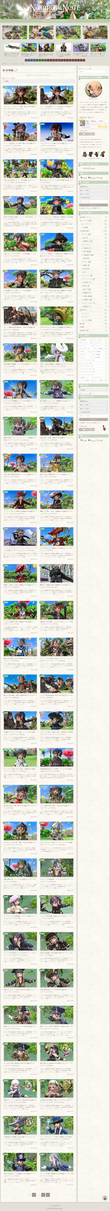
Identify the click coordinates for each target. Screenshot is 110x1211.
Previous (2, 50)
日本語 (100, 178)
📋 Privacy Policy (55, 1205)
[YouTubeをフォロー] (93, 134)
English (85, 178)
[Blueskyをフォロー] (83, 134)
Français (93, 178)
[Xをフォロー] (80, 134)
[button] (106, 71)
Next (108, 50)
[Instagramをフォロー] (90, 134)
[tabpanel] (12, 50)
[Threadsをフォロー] (87, 134)
